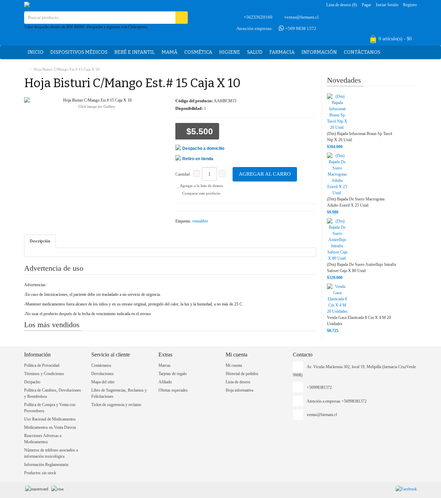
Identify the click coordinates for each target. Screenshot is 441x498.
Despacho (32, 382)
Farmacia (282, 52)
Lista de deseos (238, 382)
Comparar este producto (200, 193)
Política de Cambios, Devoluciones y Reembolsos (52, 393)
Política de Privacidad (41, 365)
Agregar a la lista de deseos (201, 186)
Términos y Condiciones (44, 373)
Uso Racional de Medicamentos (50, 419)
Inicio (35, 52)
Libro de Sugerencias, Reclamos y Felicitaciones (119, 393)
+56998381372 (319, 387)
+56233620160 (258, 17)
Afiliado (165, 382)
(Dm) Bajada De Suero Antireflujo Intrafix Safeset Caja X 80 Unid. (361, 267)
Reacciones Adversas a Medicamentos (42, 438)
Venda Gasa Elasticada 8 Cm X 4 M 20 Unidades (359, 320)
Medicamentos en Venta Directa (50, 427)
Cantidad (182, 174)
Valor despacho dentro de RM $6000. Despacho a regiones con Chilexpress (85, 26)
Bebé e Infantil (134, 52)
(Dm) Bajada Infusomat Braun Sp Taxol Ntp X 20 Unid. (359, 136)
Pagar (366, 4)
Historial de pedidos (242, 373)
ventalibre (200, 221)
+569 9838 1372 (300, 28)
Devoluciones (102, 373)
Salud (255, 52)
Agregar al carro (265, 174)
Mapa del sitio (102, 382)
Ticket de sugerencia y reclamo (116, 404)
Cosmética (198, 52)
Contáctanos (362, 52)
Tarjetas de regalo (172, 373)
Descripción (40, 241)
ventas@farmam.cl (301, 17)
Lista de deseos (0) (341, 4)
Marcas (164, 365)
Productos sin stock (40, 472)
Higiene (229, 52)
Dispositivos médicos (78, 52)
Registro (410, 4)
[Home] (25, 69)
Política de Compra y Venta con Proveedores (49, 407)
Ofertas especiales (173, 390)
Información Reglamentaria (46, 464)
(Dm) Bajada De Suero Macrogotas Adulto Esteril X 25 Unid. (356, 202)
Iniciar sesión (387, 4)
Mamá (169, 52)
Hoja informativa (239, 390)
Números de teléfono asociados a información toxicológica (51, 453)
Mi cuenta (234, 365)
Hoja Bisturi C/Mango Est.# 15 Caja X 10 (67, 69)
